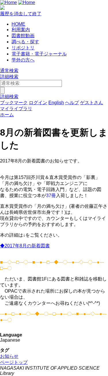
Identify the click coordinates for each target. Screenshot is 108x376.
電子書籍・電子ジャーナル (39, 53)
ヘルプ (72, 102)
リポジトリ (23, 47)
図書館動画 (23, 35)
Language (11, 334)
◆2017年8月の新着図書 (25, 245)
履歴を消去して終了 (20, 13)
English (56, 102)
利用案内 (21, 29)
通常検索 (9, 70)
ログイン (38, 102)
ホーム (7, 114)
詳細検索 (9, 76)
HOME (18, 24)
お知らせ (9, 356)
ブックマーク (14, 102)
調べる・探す (25, 41)
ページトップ (14, 362)
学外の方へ (23, 59)
